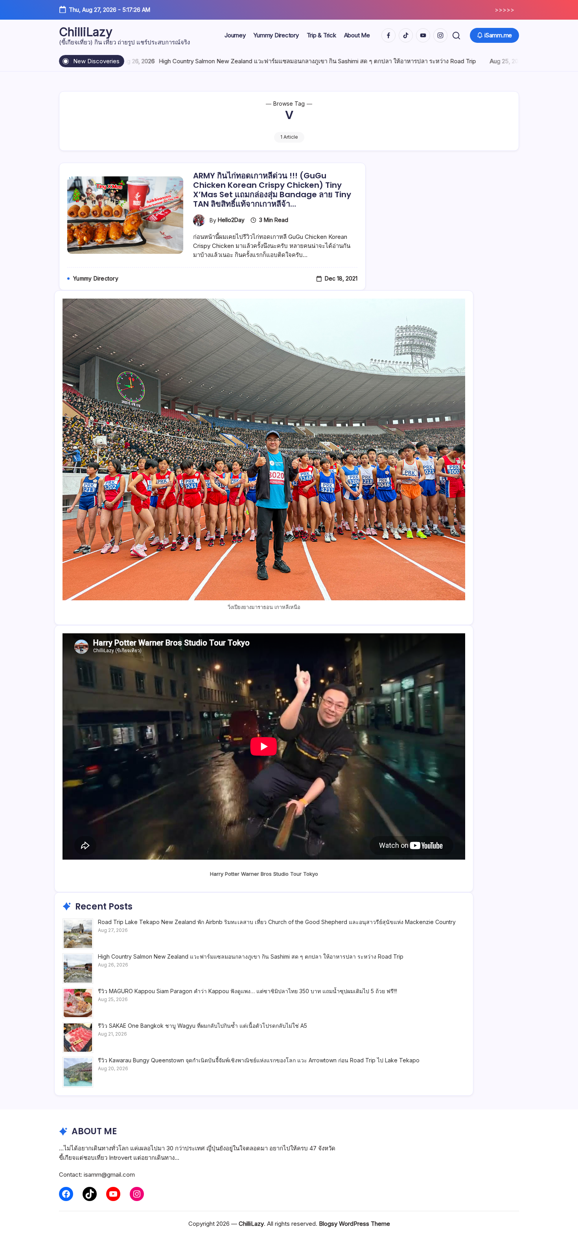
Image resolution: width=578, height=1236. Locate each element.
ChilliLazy (85, 32)
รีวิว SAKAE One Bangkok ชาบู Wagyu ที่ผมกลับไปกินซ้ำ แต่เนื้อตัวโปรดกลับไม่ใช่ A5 (202, 1025)
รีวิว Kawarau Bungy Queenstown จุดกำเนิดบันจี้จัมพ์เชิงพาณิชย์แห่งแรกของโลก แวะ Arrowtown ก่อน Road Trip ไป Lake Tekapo (259, 1060)
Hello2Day (231, 219)
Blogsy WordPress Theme (354, 1223)
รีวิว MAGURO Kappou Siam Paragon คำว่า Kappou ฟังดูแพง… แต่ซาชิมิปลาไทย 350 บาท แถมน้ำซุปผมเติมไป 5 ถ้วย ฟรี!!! (247, 991)
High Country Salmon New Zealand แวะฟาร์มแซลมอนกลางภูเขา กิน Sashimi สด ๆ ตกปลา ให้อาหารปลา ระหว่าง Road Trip (242, 61)
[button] (456, 35)
